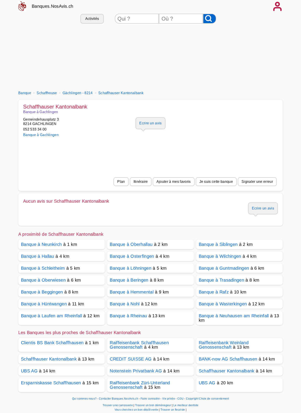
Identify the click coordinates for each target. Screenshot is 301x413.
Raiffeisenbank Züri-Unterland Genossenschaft (140, 385)
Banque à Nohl (124, 303)
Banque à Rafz (214, 292)
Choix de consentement (214, 398)
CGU (180, 398)
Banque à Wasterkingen (223, 303)
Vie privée (168, 398)
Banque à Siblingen (218, 244)
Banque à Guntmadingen (224, 268)
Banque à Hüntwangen (44, 303)
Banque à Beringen (129, 280)
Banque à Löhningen (130, 268)
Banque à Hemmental (132, 292)
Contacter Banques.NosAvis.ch (118, 398)
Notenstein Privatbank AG (136, 370)
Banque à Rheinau (128, 315)
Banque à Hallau (37, 256)
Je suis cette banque (216, 181)
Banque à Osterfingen (132, 256)
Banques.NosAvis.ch (52, 6)
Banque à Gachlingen (41, 135)
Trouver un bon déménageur (153, 405)
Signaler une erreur (257, 181)
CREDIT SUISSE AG (131, 359)
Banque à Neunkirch (41, 244)
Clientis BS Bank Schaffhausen (52, 342)
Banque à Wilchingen (220, 256)
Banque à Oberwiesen (43, 280)
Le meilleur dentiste (185, 405)
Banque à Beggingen (42, 292)
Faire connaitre (150, 398)
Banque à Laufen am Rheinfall (51, 315)
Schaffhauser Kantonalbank (49, 359)
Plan (121, 181)
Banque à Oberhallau (131, 244)
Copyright (192, 398)
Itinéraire (141, 181)
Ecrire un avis (150, 123)
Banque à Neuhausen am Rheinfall (234, 315)
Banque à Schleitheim (43, 268)
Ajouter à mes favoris (173, 181)
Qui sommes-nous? (84, 398)
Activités (92, 19)
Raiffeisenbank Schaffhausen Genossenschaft (139, 344)
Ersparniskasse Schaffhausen (51, 382)
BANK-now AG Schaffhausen (228, 359)
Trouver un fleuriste (173, 409)
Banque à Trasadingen (221, 280)
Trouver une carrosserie (118, 405)
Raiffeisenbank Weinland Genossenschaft (224, 344)
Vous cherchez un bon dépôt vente (137, 409)
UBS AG (29, 370)
